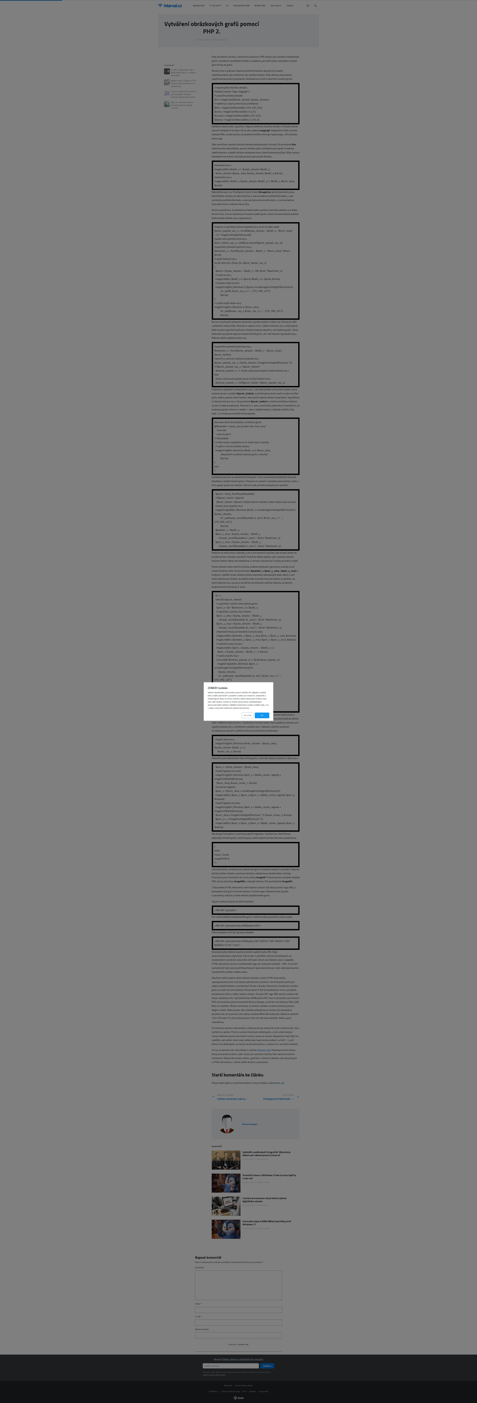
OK (262, 715)
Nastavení (247, 715)
